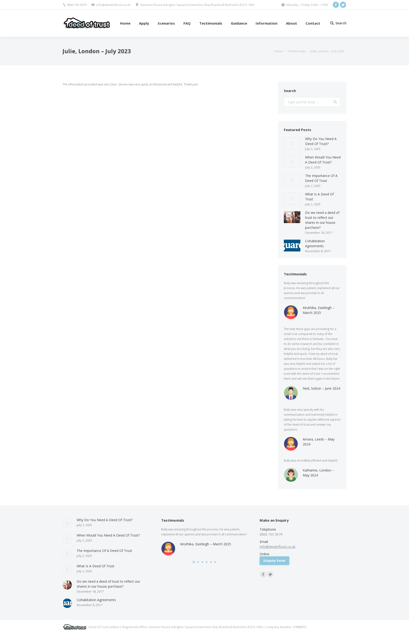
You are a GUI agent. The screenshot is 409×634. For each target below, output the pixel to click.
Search (341, 23)
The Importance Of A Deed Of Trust (321, 178)
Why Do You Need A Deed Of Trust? (321, 141)
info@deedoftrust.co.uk (113, 5)
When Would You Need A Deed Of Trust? (323, 159)
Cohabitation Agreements (315, 243)
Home (278, 51)
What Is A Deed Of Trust (319, 196)
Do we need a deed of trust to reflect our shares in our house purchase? (322, 220)
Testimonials (297, 51)
